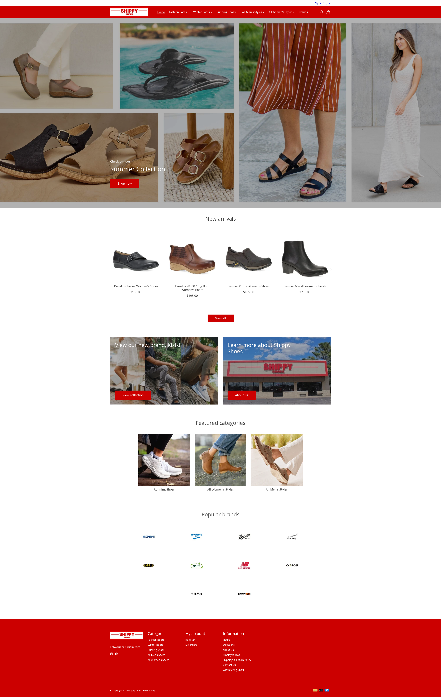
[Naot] (196, 566)
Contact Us (229, 664)
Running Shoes (164, 489)
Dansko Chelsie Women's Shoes (136, 286)
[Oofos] (292, 566)
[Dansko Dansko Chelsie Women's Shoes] (136, 255)
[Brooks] (196, 537)
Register (190, 639)
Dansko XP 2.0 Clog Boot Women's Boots (192, 288)
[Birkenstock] (148, 537)
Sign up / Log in (322, 3)
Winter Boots (155, 644)
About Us (228, 649)
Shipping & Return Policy (237, 659)
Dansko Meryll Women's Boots (305, 286)
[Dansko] (292, 537)
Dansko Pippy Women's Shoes (249, 286)
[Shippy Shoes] (129, 12)
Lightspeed (160, 690)
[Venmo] (327, 690)
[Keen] (148, 566)
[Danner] (244, 537)
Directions (229, 644)
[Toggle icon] (321, 12)
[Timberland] (244, 595)
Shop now (125, 183)
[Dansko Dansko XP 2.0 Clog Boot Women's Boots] (192, 255)
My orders (191, 644)
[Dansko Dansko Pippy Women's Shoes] (248, 255)
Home (161, 12)
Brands (303, 12)
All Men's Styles (277, 489)
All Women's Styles (220, 489)
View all (220, 318)
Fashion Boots (156, 639)
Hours (226, 639)
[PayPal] (315, 690)
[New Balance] (244, 566)
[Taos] (196, 595)
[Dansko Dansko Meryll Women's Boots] (305, 255)
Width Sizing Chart (233, 669)
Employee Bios (231, 654)
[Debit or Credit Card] (321, 690)
